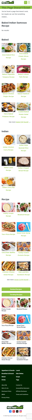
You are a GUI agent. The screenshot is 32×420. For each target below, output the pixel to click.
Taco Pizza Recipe (8, 234)
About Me (4, 385)
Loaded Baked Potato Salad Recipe (23, 114)
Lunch (18, 370)
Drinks (4, 380)
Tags (17, 380)
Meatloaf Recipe (24, 215)
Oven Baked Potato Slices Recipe (23, 56)
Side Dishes (19, 373)
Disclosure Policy (6, 391)
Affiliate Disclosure (21, 391)
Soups (18, 376)
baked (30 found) (22, 122)
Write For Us (5, 388)
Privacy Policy (6, 397)
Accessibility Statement (22, 388)
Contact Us (19, 385)
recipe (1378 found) (21, 280)
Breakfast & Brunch (8, 373)
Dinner (4, 376)
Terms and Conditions (22, 394)
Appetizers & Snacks (8, 370)
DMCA (3, 394)
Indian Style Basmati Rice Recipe (23, 148)
